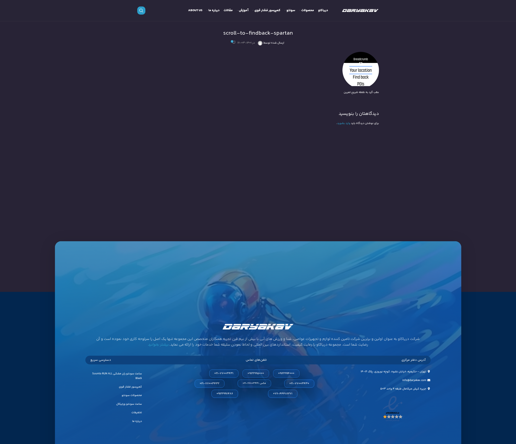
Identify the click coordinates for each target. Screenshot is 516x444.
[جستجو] (141, 10)
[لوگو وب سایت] (360, 10)
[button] (254, 383)
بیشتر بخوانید (158, 345)
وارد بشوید (343, 123)
